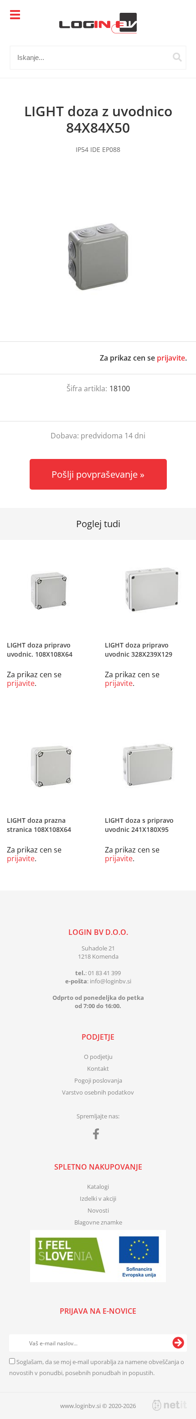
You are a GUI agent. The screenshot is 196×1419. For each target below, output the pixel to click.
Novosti (98, 1210)
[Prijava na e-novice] (178, 1343)
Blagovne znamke (98, 1222)
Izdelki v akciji (98, 1198)
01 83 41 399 (104, 973)
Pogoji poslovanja (98, 1080)
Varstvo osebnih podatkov (98, 1092)
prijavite (171, 358)
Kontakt (98, 1068)
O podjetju (98, 1056)
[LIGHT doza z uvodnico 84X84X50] (98, 256)
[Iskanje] (177, 57)
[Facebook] (98, 1136)
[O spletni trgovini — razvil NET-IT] (169, 1405)
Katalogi (98, 1186)
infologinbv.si (110, 981)
